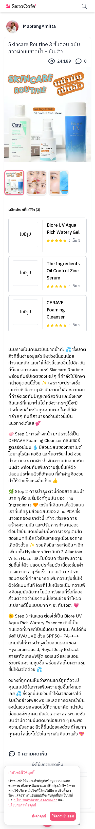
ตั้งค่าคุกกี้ (39, 816)
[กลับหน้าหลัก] (22, 6)
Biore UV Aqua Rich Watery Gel (63, 229)
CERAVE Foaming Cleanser (56, 310)
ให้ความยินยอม (63, 816)
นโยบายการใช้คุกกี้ (22, 805)
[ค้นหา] (84, 6)
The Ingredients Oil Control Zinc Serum (63, 271)
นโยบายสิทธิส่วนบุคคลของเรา (35, 800)
